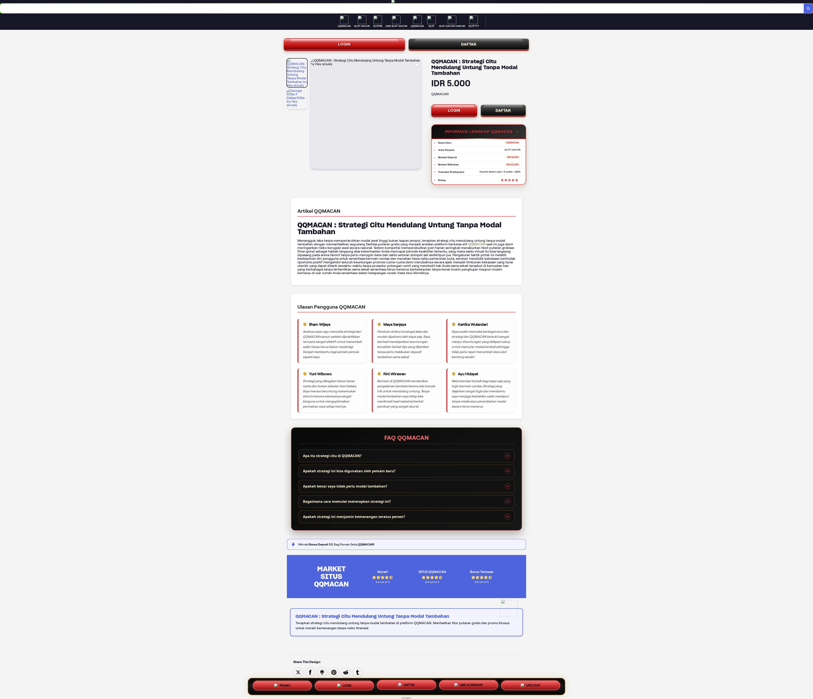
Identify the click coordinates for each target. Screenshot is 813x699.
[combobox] (402, 8)
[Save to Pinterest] (334, 672)
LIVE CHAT (533, 686)
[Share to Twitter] (298, 672)
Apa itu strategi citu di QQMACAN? (332, 455)
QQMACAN (476, 244)
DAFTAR (468, 44)
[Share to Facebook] (310, 672)
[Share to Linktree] (322, 672)
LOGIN (344, 44)
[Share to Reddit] (346, 672)
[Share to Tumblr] (358, 672)
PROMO (285, 685)
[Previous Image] (314, 114)
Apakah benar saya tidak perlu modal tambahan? (345, 486)
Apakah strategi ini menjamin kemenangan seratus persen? (354, 516)
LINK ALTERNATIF (471, 686)
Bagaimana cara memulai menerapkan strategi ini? (347, 501)
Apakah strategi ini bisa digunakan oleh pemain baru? (349, 471)
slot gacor (406, 698)
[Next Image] (417, 114)
